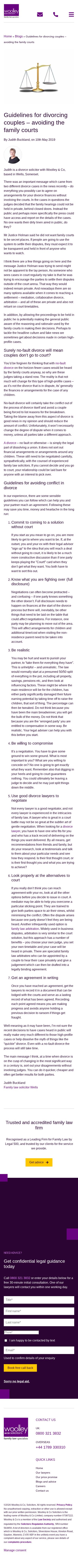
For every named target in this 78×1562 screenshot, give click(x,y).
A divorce (10, 443)
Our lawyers (43, 1472)
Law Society (44, 1519)
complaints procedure (19, 1542)
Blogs (19, 36)
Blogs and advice (46, 1481)
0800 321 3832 (20, 1278)
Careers (40, 1486)
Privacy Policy (64, 1505)
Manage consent (15, 1550)
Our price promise (46, 1477)
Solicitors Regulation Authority (37, 1524)
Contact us (42, 1490)
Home (8, 36)
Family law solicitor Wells (21, 1087)
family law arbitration (25, 928)
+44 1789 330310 (50, 1447)
